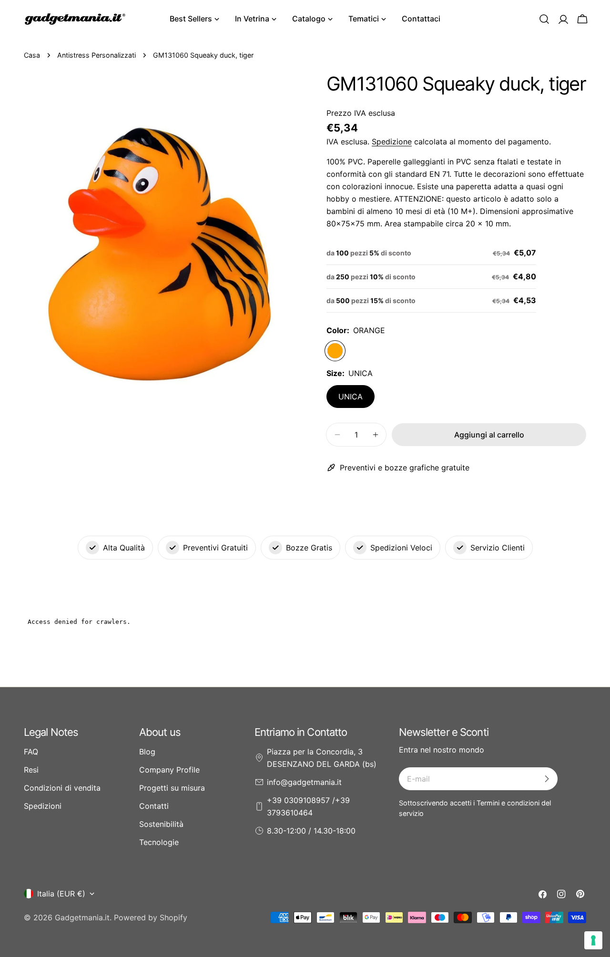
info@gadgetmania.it (304, 782)
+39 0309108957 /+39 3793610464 (308, 806)
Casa (32, 55)
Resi (31, 769)
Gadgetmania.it (82, 917)
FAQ (31, 751)
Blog (147, 751)
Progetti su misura (172, 788)
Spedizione (392, 141)
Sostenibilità (161, 824)
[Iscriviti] (547, 779)
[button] (544, 19)
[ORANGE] (335, 350)
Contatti (154, 806)
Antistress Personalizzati (96, 55)
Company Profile (169, 769)
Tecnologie (159, 842)
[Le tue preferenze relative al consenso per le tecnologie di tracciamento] (593, 940)
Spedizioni (42, 806)
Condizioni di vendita (62, 788)
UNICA (350, 396)
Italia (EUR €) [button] (61, 893)
